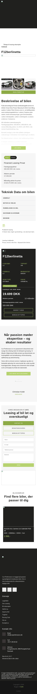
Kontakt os (5, 623)
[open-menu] (35, 14)
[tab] (18, 423)
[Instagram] (9, 590)
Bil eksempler (6, 606)
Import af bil (5, 612)
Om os (4, 620)
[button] (3, 84)
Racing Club (6, 617)
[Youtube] (15, 590)
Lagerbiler (5, 601)
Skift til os (5, 609)
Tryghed (4, 614)
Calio (21, 687)
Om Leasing (6, 603)
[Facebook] (4, 590)
